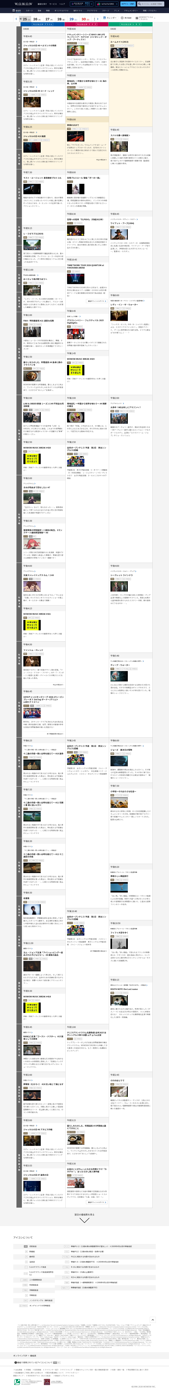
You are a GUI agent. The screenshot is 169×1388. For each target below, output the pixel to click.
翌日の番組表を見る (84, 1214)
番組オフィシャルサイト (96, 301)
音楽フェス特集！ (73, 316)
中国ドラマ (27, 746)
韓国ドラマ (27, 948)
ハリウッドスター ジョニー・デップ (122, 571)
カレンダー (112, 17)
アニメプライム (28, 483)
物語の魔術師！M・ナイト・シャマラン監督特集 (126, 301)
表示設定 (128, 18)
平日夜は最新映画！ (30, 275)
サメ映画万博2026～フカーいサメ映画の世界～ (126, 661)
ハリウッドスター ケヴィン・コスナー (123, 219)
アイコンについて (23, 1237)
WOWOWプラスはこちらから (146, 18)
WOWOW (23, 4)
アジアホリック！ (116, 403)
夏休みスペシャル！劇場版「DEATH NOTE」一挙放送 (128, 985)
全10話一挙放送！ (29, 41)
